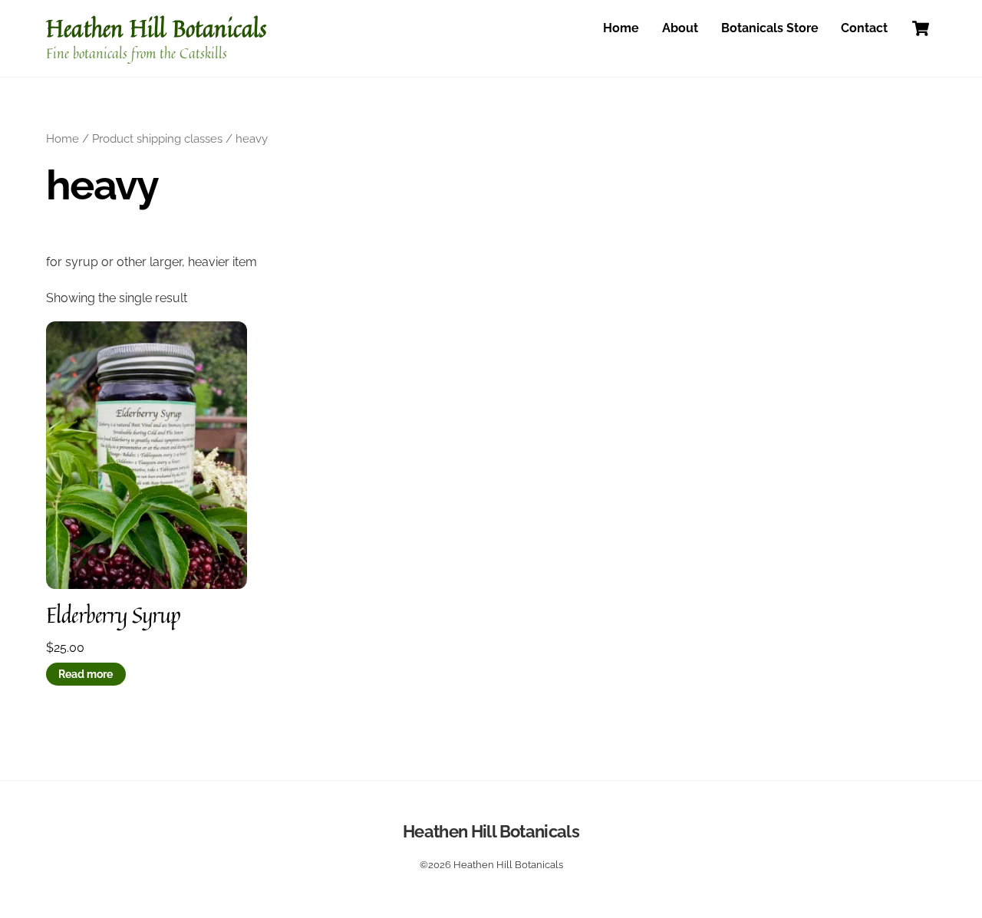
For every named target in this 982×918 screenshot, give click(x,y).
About (680, 28)
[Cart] (920, 28)
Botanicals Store (770, 28)
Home (621, 28)
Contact (864, 28)
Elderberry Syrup (113, 615)
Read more (85, 674)
